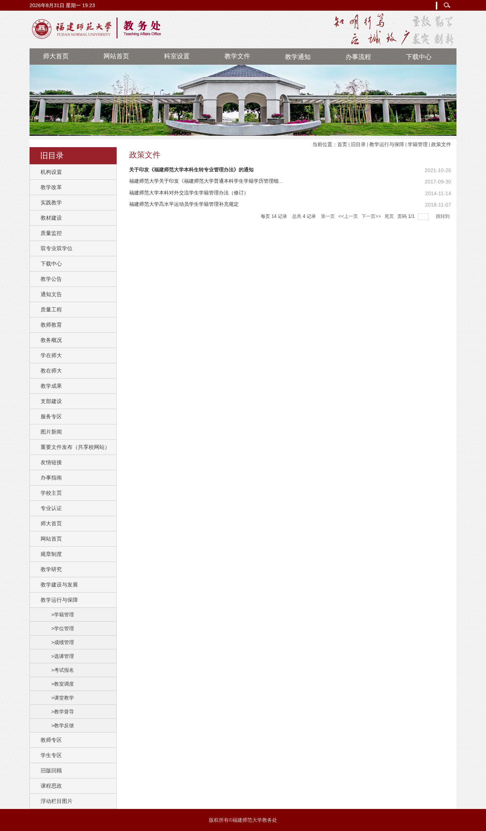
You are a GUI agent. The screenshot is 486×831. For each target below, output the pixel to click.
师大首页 (56, 56)
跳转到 (443, 216)
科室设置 (177, 56)
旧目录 (358, 144)
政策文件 (441, 144)
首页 (342, 144)
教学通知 (298, 56)
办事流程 (358, 56)
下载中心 (419, 56)
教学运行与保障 (386, 144)
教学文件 (237, 56)
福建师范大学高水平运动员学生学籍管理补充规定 (184, 204)
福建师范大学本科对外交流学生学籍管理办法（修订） (189, 192)
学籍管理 (418, 144)
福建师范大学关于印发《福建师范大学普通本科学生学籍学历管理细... (206, 181)
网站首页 (116, 56)
